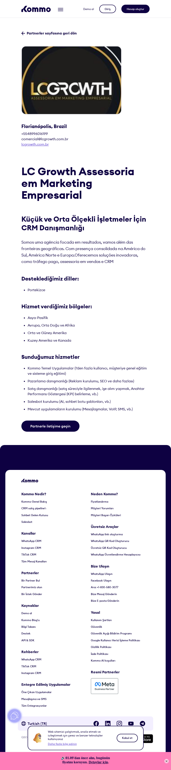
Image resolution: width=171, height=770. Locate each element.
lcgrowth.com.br (35, 144)
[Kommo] (36, 9)
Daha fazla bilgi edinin (62, 744)
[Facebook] (96, 723)
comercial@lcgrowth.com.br (44, 139)
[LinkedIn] (107, 723)
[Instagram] (119, 723)
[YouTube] (131, 723)
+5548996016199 (34, 133)
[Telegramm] (142, 723)
